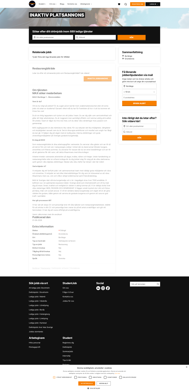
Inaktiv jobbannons (98, 78)
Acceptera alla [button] (87, 383)
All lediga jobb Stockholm (39, 288)
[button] (94, 388)
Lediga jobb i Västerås (38, 301)
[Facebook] (108, 288)
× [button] (186, 367)
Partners (66, 364)
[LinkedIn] (98, 288)
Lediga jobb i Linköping (38, 318)
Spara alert (139, 103)
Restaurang (45, 268)
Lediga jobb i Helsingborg (39, 314)
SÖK (131, 37)
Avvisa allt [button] (103, 383)
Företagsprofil (34, 347)
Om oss (66, 288)
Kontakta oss (72, 4)
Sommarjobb (68, 351)
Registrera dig (137, 4)
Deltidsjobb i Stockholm (38, 292)
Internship (66, 356)
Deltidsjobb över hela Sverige (41, 327)
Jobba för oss (68, 301)
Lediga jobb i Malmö (37, 296)
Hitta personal (34, 343)
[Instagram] (103, 288)
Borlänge (35, 268)
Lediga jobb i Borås (37, 310)
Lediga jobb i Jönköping (38, 305)
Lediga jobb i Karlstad (38, 323)
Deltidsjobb (67, 347)
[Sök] (125, 4)
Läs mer (117, 373)
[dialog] (94, 378)
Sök (139, 138)
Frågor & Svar (68, 292)
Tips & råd (67, 360)
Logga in (153, 4)
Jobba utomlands (36, 331)
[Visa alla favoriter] (119, 4)
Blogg (62, 4)
